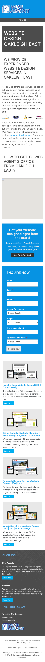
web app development (20, 135)
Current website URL (16, 328)
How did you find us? (17, 338)
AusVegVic (6, 585)
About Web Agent (14, 648)
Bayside (28, 655)
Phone (10, 299)
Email (10, 290)
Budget (11, 318)
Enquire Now (14, 349)
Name (10, 280)
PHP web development (14, 655)
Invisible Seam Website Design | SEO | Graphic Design (22, 386)
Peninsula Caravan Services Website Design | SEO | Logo (21, 482)
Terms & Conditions (30, 648)
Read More (8, 403)
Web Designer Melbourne (30, 640)
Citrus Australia (8, 563)
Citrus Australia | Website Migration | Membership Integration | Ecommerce (21, 434)
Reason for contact (16, 309)
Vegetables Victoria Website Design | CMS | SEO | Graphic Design (21, 527)
